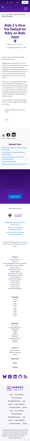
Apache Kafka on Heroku (15, 275)
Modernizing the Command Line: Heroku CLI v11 (14, 164)
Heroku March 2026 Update (9, 161)
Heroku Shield (15, 283)
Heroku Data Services (15, 269)
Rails (7, 119)
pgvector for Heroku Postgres (15, 265)
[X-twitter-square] (10, 377)
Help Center (15, 359)
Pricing (15, 331)
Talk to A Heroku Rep (14, 192)
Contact (15, 367)
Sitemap (25, 407)
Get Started (15, 329)
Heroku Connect (15, 281)
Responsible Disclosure (14, 401)
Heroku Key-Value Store (15, 273)
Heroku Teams (15, 287)
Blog (3, 14)
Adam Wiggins (18, 44)
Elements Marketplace (15, 288)
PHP (15, 309)
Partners (15, 336)
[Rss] (25, 377)
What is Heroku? (15, 350)
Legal (11, 394)
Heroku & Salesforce (15, 352)
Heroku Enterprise (15, 277)
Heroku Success (15, 285)
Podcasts (15, 342)
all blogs (24, 242)
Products (15, 257)
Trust (24, 401)
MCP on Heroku (15, 267)
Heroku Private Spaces (15, 279)
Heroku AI (15, 261)
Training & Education (15, 328)
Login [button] (17, 2)
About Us (15, 348)
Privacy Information (17, 397)
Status (15, 363)
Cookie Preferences (20, 404)
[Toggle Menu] (26, 8)
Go (15, 307)
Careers (15, 354)
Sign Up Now (15, 197)
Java (15, 303)
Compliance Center (15, 338)
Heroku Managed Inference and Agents (15, 263)
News (6, 14)
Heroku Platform (15, 259)
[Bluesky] (5, 377)
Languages (15, 297)
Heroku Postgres (15, 271)
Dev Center (15, 326)
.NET (15, 301)
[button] (3, 135)
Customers (15, 335)
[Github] (20, 377)
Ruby (15, 311)
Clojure (15, 315)
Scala (15, 313)
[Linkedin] (15, 377)
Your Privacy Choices (14, 407)
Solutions (15, 340)
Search (11, 2)
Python (15, 299)
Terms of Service (19, 394)
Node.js (15, 305)
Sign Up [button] (25, 2)
